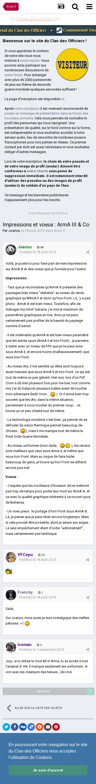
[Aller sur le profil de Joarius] (11, 249)
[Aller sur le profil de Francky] (11, 595)
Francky (25, 592)
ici (62, 99)
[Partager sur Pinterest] (56, 727)
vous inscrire (29, 60)
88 (41, 247)
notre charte (37, 171)
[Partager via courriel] (47, 727)
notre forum (14, 75)
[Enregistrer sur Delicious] (31, 727)
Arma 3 (59, 231)
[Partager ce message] (87, 252)
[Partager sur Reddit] (39, 727)
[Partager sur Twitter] (6, 727)
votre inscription (27, 109)
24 (43, 555)
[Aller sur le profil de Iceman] (11, 647)
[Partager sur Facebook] (14, 727)
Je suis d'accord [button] (48, 770)
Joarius (14, 231)
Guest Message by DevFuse (48, 213)
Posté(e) (37, 252)
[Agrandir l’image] (52, 394)
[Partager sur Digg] (23, 727)
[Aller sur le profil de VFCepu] (11, 557)
